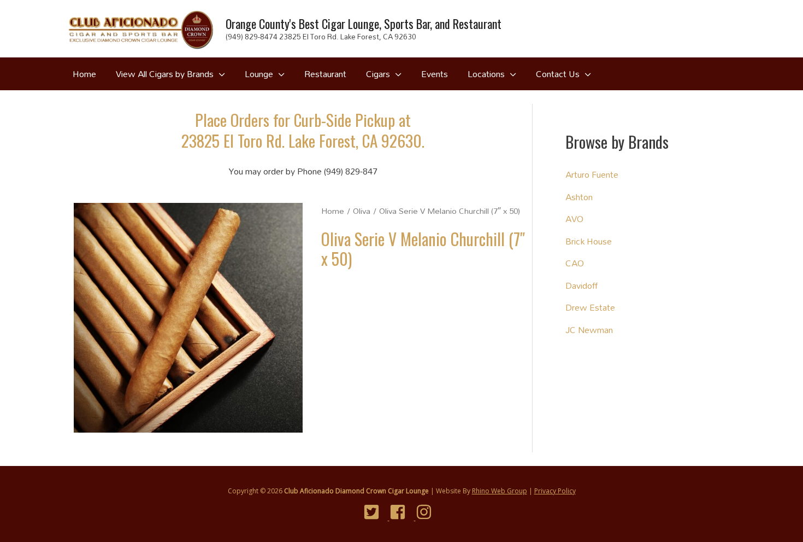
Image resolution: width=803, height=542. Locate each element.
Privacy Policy (555, 491)
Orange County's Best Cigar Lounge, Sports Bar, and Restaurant (363, 23)
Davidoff (581, 285)
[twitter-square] (375, 512)
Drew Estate (590, 307)
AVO (574, 218)
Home (332, 210)
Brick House (588, 241)
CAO (574, 263)
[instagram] (428, 512)
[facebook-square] (401, 512)
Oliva (361, 210)
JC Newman (589, 329)
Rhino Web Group (499, 491)
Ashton (579, 197)
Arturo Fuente (591, 174)
